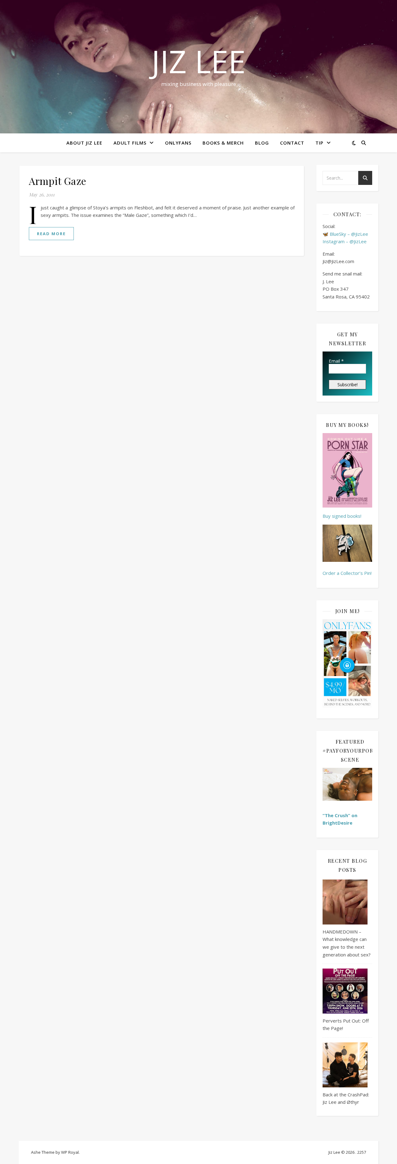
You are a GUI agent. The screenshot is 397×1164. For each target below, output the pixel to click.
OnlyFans (178, 143)
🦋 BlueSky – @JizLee (345, 234)
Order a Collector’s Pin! (347, 573)
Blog (262, 143)
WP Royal (70, 1152)
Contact (292, 143)
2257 (361, 1152)
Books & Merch (223, 143)
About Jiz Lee (84, 143)
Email (336, 361)
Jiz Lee (198, 61)
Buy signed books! (342, 516)
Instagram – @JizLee (345, 241)
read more (51, 233)
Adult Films (130, 143)
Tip (319, 143)
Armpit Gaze (58, 180)
